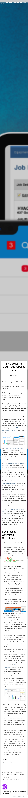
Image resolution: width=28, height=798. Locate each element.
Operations (5, 774)
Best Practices (12, 772)
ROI (16, 776)
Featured (20, 772)
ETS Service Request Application (14, 448)
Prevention (21, 774)
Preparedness (13, 774)
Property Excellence (8, 776)
